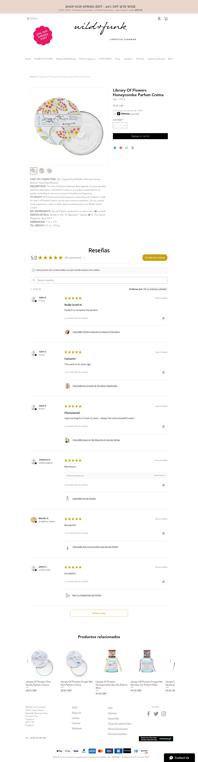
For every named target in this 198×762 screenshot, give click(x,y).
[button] (166, 18)
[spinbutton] (120, 125)
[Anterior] (27, 661)
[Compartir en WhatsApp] (127, 148)
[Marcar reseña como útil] (163, 318)
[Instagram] (163, 714)
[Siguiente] (170, 661)
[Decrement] (115, 125)
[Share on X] (132, 148)
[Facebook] (148, 714)
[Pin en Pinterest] (121, 148)
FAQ (110, 707)
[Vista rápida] (42, 661)
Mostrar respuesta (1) (75, 475)
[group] (99, 670)
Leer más (134, 113)
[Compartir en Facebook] (115, 148)
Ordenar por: (136, 289)
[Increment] (125, 125)
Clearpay (76, 722)
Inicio (33, 76)
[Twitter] (156, 714)
